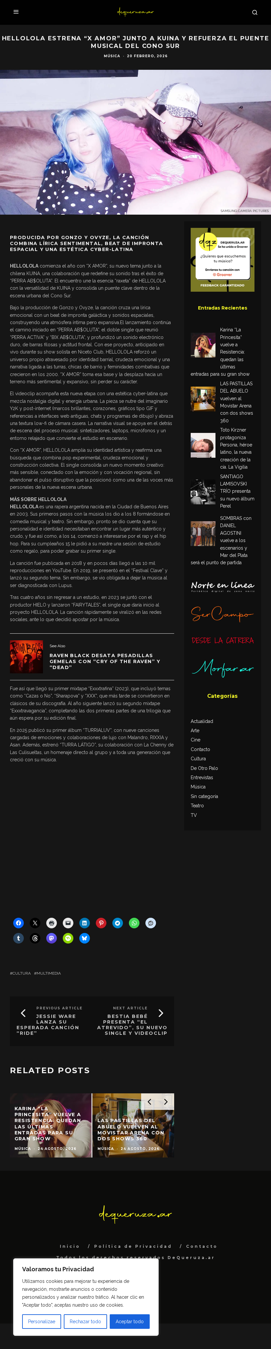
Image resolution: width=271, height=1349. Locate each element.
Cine (195, 739)
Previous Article (59, 1008)
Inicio (70, 1246)
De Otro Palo (204, 768)
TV (194, 815)
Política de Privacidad (133, 1246)
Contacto (200, 749)
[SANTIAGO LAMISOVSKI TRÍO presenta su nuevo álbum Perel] (203, 493)
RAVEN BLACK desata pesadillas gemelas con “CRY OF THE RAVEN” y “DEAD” (105, 661)
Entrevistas (202, 777)
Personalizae (41, 1321)
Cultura (22, 973)
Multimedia (49, 973)
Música (112, 56)
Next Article (130, 1008)
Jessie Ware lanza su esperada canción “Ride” (48, 1024)
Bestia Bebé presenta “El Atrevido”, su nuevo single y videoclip (132, 1024)
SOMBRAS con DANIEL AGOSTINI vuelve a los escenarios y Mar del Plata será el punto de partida (221, 540)
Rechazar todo (85, 1321)
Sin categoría (204, 796)
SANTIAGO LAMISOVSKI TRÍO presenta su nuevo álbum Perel (237, 491)
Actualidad (202, 721)
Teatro (197, 805)
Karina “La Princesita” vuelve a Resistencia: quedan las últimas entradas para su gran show (220, 352)
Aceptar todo (130, 1321)
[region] (86, 1297)
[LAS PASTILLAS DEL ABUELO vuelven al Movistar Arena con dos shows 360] (203, 400)
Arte (195, 730)
